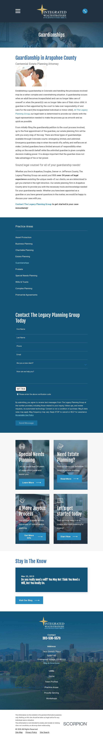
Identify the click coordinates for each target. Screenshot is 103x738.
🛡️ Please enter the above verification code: (34, 394)
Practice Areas (51, 687)
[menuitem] (51, 237)
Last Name (21, 338)
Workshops (51, 698)
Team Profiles (51, 681)
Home (51, 676)
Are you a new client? (25, 363)
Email (19, 355)
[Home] (51, 11)
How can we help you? (25, 372)
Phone (19, 346)
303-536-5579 (51, 638)
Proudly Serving (51, 693)
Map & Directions (51, 663)
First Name (21, 329)
